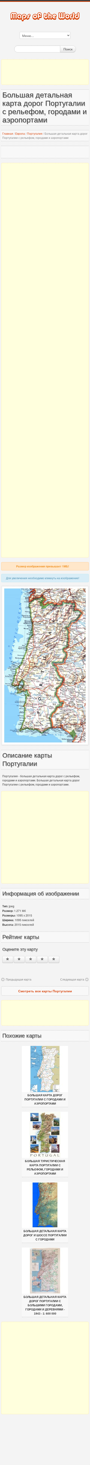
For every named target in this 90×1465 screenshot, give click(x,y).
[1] (7, 959)
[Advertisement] (45, 72)
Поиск (67, 49)
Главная (7, 133)
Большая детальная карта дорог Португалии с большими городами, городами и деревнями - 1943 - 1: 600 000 (45, 1305)
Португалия (34, 133)
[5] (53, 959)
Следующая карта (72, 979)
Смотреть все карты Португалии (45, 991)
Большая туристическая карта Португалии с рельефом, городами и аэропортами (45, 1167)
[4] (42, 959)
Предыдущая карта (18, 979)
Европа (20, 133)
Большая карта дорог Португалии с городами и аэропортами (45, 1099)
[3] (30, 959)
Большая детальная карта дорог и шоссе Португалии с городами (45, 1235)
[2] (19, 959)
